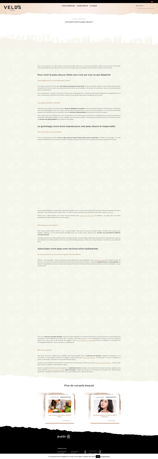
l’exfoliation (109, 212)
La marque (93, 5)
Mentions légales (61, 452)
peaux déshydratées (89, 357)
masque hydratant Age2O (103, 362)
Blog (69, 397)
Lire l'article (66, 420)
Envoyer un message (92, 453)
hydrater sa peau (99, 260)
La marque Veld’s (74, 451)
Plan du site (73, 452)
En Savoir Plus (105, 456)
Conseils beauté (82, 18)
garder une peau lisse (87, 215)
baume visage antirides (57, 369)
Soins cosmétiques (68, 5)
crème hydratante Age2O (84, 340)
